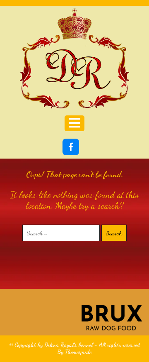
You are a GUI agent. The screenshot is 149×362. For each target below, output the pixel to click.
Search (114, 233)
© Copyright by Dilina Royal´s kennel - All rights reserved (74, 344)
